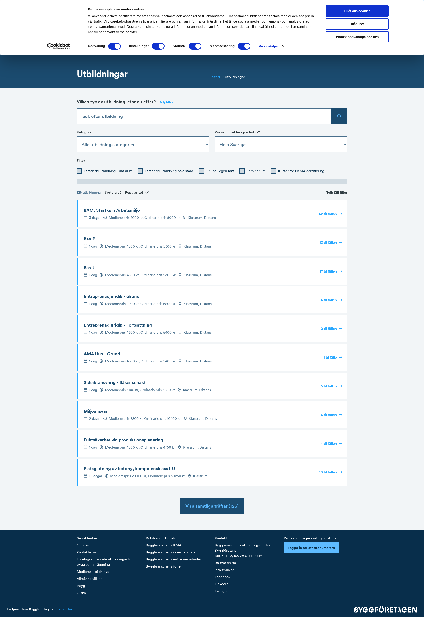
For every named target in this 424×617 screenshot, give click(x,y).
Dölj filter (166, 102)
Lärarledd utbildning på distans (169, 171)
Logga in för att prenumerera (311, 547)
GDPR (81, 593)
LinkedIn (221, 584)
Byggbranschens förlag (164, 566)
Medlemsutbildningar (94, 571)
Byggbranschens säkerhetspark (170, 552)
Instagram (223, 591)
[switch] (158, 46)
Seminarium (256, 171)
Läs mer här (64, 609)
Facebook (222, 577)
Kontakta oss (87, 552)
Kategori (84, 132)
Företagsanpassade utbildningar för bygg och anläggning (105, 562)
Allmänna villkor (89, 578)
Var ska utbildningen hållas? (237, 132)
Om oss (83, 545)
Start (218, 77)
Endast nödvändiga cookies (357, 37)
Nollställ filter (336, 192)
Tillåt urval (357, 24)
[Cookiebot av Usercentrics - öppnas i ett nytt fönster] (58, 46)
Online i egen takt (220, 171)
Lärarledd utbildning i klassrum (108, 171)
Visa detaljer (268, 46)
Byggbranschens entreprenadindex (174, 559)
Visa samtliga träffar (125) (212, 506)
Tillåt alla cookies (357, 11)
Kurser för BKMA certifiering (301, 171)
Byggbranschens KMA (163, 545)
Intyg (81, 585)
